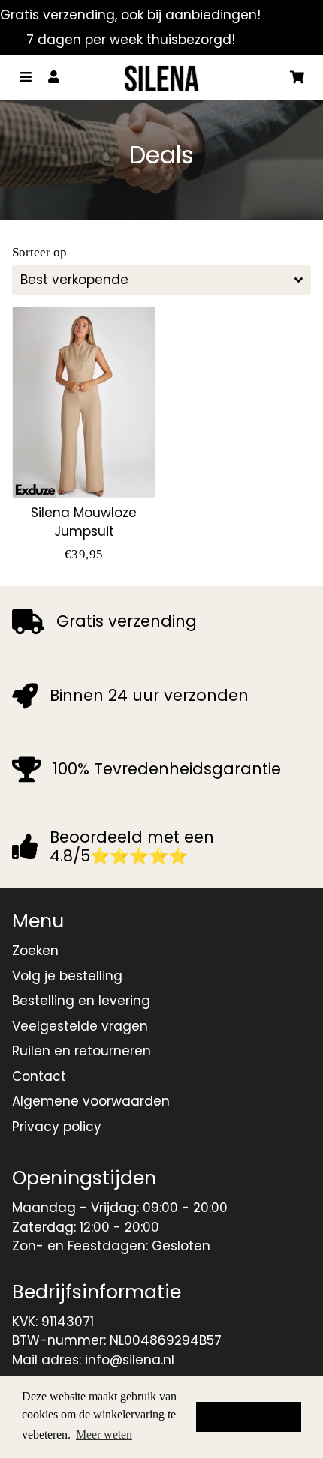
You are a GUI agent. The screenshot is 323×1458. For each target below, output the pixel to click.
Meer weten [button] (104, 1434)
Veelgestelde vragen (80, 1026)
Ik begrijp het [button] (248, 1417)
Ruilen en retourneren (81, 1051)
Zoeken (35, 951)
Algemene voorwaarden (91, 1101)
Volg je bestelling (67, 976)
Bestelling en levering (81, 1001)
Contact (39, 1076)
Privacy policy (56, 1127)
